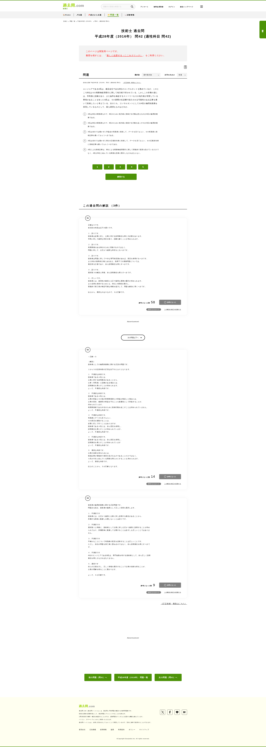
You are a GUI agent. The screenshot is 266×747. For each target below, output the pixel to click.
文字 (170, 75)
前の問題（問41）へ (98, 677)
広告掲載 (93, 729)
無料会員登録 (158, 7)
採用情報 (103, 729)
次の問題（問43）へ (168, 677)
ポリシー (132, 729)
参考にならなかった (153, 309)
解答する (121, 177)
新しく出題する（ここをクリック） (124, 55)
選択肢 (137, 75)
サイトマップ (144, 729)
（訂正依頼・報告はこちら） (132, 82)
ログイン (172, 7)
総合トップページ (186, 7)
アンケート (144, 7)
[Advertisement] (133, 655)
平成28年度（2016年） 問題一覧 (133, 677)
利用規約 (121, 729)
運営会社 (82, 729)
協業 (112, 729)
